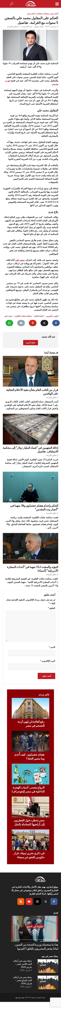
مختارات (39, 13)
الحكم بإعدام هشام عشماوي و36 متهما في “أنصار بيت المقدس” (34, 507)
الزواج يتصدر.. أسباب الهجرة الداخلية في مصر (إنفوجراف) (28, 789)
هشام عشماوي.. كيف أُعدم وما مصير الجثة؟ (29, 756)
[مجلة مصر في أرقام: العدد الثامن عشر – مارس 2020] (48, 966)
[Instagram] (37, 901)
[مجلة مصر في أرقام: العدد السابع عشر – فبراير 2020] (48, 982)
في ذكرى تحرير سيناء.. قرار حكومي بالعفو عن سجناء (29, 855)
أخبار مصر (54, 13)
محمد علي (20, 259)
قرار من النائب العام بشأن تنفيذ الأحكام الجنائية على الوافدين (32, 391)
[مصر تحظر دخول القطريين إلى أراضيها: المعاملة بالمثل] (30, 807)
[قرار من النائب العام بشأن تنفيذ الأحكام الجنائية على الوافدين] (30, 371)
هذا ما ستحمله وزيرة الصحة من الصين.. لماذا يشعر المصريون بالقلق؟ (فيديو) (36, 946)
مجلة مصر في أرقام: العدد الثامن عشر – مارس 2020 (22, 963)
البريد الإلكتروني (47, 660)
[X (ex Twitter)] (45, 901)
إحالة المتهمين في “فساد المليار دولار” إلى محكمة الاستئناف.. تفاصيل (30, 449)
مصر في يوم (19, 997)
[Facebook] (54, 901)
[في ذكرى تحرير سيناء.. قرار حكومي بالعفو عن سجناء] (30, 839)
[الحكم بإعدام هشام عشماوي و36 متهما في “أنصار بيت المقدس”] (30, 487)
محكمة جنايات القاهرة (23, 316)
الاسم (52, 647)
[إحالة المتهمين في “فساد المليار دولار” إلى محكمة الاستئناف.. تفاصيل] (30, 429)
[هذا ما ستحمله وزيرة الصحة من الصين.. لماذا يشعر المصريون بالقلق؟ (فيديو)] (34, 929)
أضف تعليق (38, 26)
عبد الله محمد (27, 26)
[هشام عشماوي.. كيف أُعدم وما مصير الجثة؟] (30, 741)
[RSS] (20, 901)
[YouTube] (29, 901)
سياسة (46, 13)
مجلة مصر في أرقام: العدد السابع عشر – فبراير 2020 (22, 980)
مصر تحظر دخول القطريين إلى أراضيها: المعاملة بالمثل (29, 822)
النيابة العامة (38, 316)
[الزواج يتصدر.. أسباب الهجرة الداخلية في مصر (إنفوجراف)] (30, 774)
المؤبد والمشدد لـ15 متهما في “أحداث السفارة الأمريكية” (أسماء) (32, 568)
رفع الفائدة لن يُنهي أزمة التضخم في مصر (31, 723)
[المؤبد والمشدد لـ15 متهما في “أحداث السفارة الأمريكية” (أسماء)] (30, 548)
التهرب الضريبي (52, 316)
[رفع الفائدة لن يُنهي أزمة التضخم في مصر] (30, 708)
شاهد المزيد (30, 342)
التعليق (51, 608)
